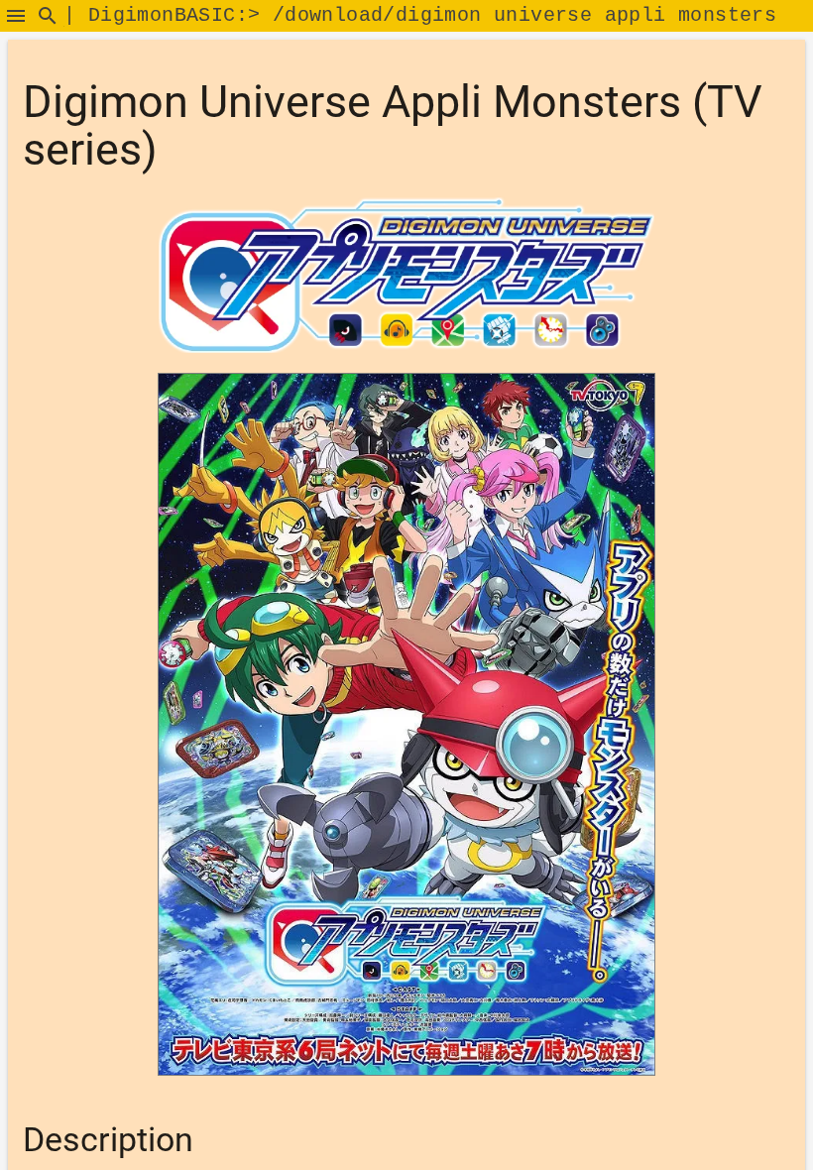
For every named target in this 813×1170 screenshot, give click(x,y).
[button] (16, 16)
